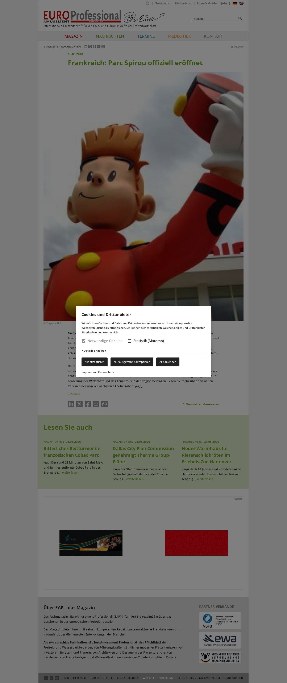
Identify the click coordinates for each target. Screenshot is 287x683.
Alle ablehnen (167, 362)
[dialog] (143, 341)
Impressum (89, 372)
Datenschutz (106, 372)
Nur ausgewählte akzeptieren (132, 362)
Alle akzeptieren (94, 362)
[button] (130, 341)
